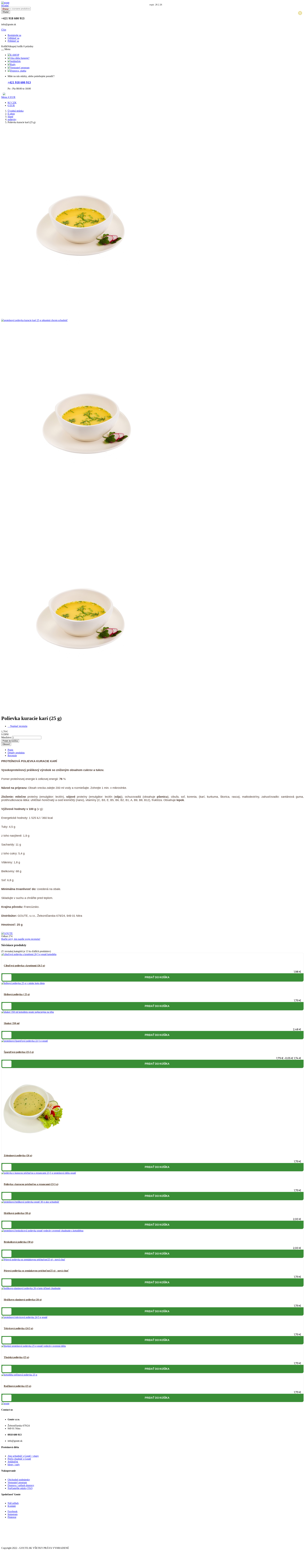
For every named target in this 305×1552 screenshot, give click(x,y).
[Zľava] (24, 1041)
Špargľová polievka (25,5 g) (19, 1052)
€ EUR (11, 105)
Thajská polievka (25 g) (16, 1357)
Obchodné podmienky (19, 1479)
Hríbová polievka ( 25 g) (17, 994)
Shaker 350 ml (11, 1023)
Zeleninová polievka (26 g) (18, 1155)
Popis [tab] (10, 749)
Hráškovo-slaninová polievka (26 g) (23, 1299)
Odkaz (5, 936)
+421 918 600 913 (19, 82)
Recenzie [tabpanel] (12, 755)
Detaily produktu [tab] (16, 752)
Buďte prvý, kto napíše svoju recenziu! (20, 939)
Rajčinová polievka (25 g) (17, 1386)
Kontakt (12, 1506)
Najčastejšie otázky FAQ (20, 1488)
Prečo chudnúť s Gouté (19, 1458)
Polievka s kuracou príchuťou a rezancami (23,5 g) (31, 1184)
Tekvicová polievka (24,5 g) (18, 1328)
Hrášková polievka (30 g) (17, 1213)
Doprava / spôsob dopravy (21, 1485)
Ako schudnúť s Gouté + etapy (23, 1456)
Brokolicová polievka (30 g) (18, 1242)
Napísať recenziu (17, 726)
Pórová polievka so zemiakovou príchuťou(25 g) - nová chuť (36, 1270)
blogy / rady (14, 1464)
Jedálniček (13, 1461)
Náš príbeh (13, 1503)
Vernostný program (17, 1482)
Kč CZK (12, 102)
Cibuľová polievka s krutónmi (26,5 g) (24, 965)
